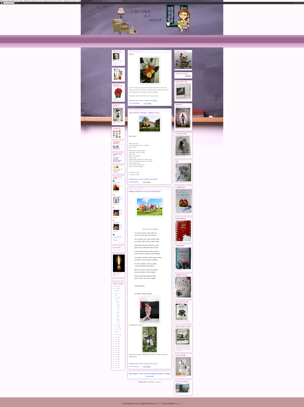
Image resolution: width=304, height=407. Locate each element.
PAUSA (131, 54)
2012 (116, 359)
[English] (114, 131)
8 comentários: (134, 182)
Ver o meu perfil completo (117, 63)
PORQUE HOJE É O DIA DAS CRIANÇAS (144, 191)
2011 (116, 361)
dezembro (118, 290)
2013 (116, 356)
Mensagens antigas (162, 373)
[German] (120, 131)
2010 (116, 363)
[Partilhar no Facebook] (149, 103)
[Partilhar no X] (147, 103)
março (118, 329)
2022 (116, 337)
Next (190, 61)
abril (117, 326)
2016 (116, 350)
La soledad (120, 187)
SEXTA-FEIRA (116, 161)
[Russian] (114, 135)
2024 (116, 286)
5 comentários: (134, 366)
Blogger (178, 403)
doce (160, 257)
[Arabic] (117, 137)
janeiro (118, 334)
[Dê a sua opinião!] (146, 103)
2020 (116, 341)
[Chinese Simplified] (120, 137)
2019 (116, 343)
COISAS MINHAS (117, 160)
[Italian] (117, 133)
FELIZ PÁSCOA (120, 199)
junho (117, 297)
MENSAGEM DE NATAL (120, 213)
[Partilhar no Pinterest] (150, 103)
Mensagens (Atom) (154, 382)
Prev (177, 61)
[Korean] (114, 137)
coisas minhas (117, 209)
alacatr (159, 403)
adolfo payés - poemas (117, 183)
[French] (117, 131)
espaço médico (117, 249)
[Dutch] (120, 133)
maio (117, 324)
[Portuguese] (117, 135)
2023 (116, 288)
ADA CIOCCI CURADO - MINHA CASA (144, 113)
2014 (116, 354)
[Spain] (114, 133)
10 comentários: (135, 103)
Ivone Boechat (117, 236)
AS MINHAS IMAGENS (116, 158)
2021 (116, 339)
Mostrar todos (121, 242)
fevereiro (118, 331)
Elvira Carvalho (119, 60)
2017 (116, 348)
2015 (116, 352)
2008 (116, 367)
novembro (118, 293)
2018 (116, 346)
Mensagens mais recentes (140, 373)
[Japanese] (120, 135)
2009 (116, 365)
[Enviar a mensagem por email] (144, 103)
